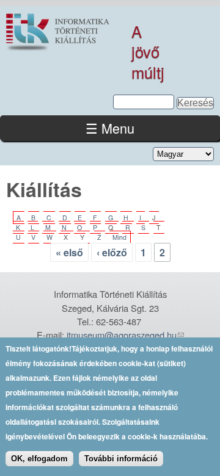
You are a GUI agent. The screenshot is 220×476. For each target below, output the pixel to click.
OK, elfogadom (39, 458)
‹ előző (112, 252)
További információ (121, 458)
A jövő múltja (152, 51)
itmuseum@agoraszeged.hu (122, 334)
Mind (119, 237)
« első (69, 252)
